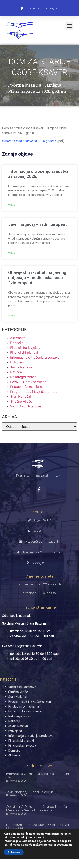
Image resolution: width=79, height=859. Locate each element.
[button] (69, 26)
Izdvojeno (17, 362)
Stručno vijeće (21, 401)
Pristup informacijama (27, 387)
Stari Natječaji (21, 396)
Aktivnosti (18, 338)
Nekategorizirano (23, 377)
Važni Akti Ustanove (25, 406)
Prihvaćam (14, 852)
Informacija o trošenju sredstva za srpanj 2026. (37, 775)
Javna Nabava (21, 367)
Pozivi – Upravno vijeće (28, 382)
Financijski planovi (24, 352)
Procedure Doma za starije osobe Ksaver (37, 825)
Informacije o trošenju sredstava (35, 357)
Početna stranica (24, 85)
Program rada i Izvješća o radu (33, 392)
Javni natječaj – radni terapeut (37, 224)
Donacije (16, 343)
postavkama (65, 845)
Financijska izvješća (25, 348)
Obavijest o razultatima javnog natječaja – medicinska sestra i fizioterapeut (38, 277)
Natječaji (16, 372)
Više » (11, 205)
